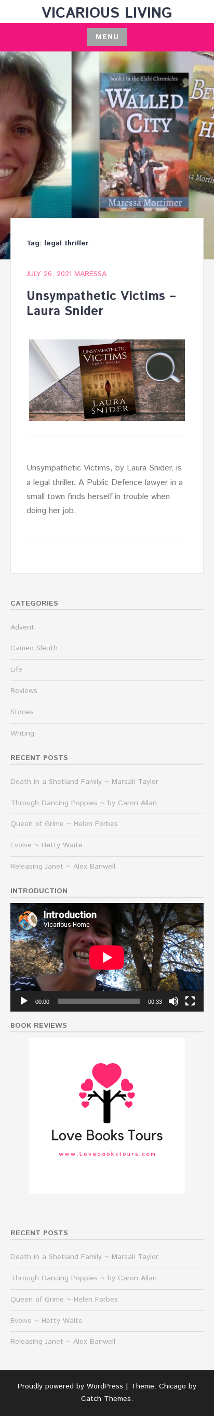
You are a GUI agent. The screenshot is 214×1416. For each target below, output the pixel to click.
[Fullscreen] (190, 1001)
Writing (22, 733)
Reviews (23, 691)
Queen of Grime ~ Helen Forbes (64, 824)
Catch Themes (106, 1399)
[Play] (24, 1001)
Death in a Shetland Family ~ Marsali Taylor (84, 782)
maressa (90, 274)
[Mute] (173, 1001)
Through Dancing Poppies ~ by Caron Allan (83, 803)
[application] (107, 957)
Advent (22, 627)
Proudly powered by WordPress (70, 1386)
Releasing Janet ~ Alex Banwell (62, 866)
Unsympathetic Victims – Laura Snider (101, 303)
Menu (107, 37)
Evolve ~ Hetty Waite (46, 845)
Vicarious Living (107, 13)
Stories (22, 712)
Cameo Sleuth (34, 648)
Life (16, 669)
